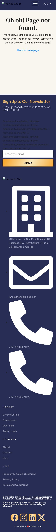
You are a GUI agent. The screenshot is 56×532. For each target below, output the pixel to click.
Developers (9, 420)
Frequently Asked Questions (19, 473)
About (6, 446)
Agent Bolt (37, 526)
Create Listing (11, 414)
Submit (28, 162)
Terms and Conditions (15, 484)
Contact (8, 452)
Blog (5, 457)
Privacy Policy (11, 479)
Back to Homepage (28, 50)
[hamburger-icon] (35, 3)
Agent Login (10, 430)
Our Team (8, 425)
